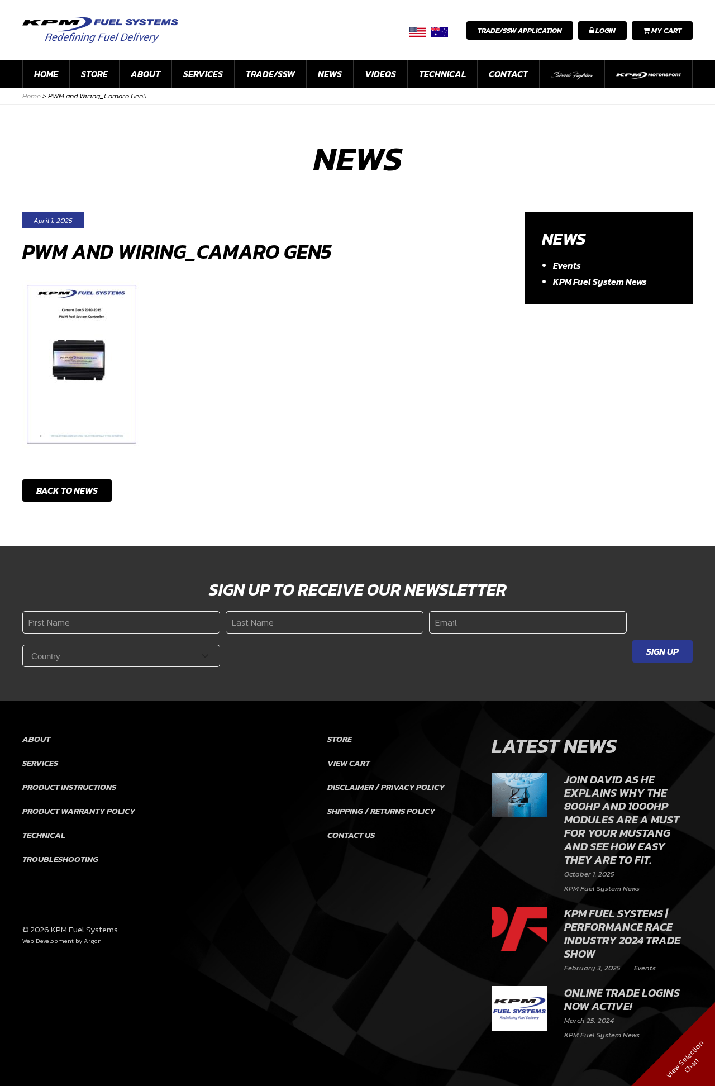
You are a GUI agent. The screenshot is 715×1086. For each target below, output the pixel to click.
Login (605, 30)
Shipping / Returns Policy (381, 810)
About (145, 73)
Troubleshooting (60, 858)
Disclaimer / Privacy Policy (386, 786)
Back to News (67, 490)
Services (203, 73)
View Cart (348, 762)
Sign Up (662, 651)
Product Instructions (69, 786)
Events (567, 265)
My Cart (665, 30)
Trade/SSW (270, 73)
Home (46, 73)
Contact (508, 73)
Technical (442, 73)
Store (94, 73)
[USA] (417, 31)
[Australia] (439, 31)
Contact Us (351, 834)
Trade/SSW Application (520, 30)
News (330, 73)
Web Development (48, 940)
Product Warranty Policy (78, 810)
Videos (380, 73)
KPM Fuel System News (600, 281)
